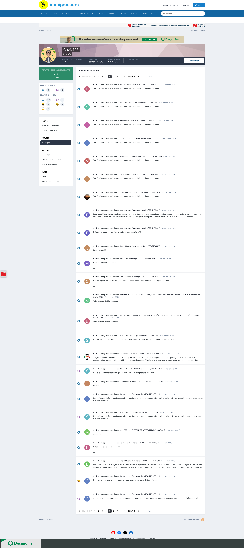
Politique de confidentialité (120, 539)
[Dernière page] (138, 76)
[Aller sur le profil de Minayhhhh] (87, 161)
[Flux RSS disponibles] (202, 520)
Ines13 (122, 382)
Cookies (151, 539)
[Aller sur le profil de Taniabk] (87, 357)
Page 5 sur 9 (148, 77)
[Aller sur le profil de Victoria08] (87, 197)
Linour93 (123, 461)
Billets (44, 177)
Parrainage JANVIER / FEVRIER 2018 (146, 84)
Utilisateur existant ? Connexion (176, 5)
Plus (152, 13)
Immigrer (123, 13)
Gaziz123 (96, 84)
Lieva (122, 443)
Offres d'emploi (86, 13)
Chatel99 (123, 174)
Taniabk (123, 354)
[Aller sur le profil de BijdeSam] (87, 89)
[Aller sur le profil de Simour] (87, 340)
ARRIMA (112, 13)
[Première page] (79, 76)
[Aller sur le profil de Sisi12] (87, 107)
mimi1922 (123, 430)
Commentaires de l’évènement (54, 159)
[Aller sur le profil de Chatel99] (87, 179)
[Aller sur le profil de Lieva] (87, 447)
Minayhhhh (124, 156)
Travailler (100, 13)
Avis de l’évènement (49, 164)
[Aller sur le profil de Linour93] (87, 464)
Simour (122, 335)
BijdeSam (123, 84)
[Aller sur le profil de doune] (87, 125)
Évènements (46, 155)
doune (122, 120)
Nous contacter (139, 539)
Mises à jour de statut (188, 13)
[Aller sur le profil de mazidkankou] (87, 300)
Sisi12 (122, 102)
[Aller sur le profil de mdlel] (87, 263)
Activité (54, 13)
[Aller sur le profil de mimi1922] (87, 432)
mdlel (122, 259)
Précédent (87, 77)
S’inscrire (199, 5)
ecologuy (123, 210)
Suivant (131, 77)
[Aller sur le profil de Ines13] (87, 383)
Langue (92, 539)
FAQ (145, 13)
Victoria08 (124, 192)
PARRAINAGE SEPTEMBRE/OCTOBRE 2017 (147, 354)
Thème (102, 539)
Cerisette (123, 138)
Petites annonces (69, 13)
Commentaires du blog (50, 181)
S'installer (135, 13)
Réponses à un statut (50, 130)
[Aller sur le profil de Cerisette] (87, 143)
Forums (44, 13)
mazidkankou (125, 295)
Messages (46, 143)
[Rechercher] (202, 13)
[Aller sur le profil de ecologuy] (87, 215)
